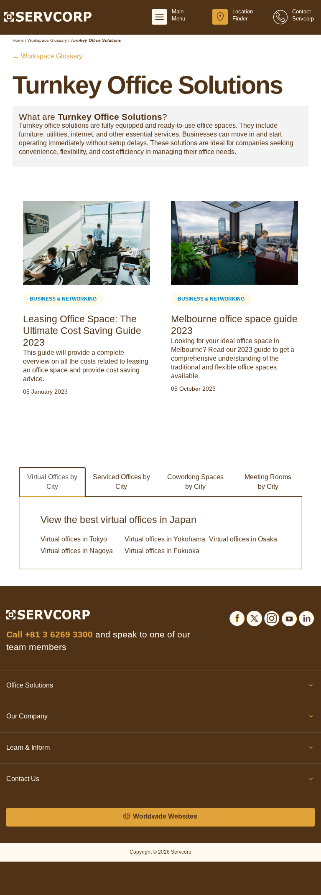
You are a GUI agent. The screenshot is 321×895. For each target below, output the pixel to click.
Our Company (27, 716)
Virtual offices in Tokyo (74, 539)
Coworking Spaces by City (195, 481)
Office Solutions (29, 685)
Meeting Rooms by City (268, 481)
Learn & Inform (28, 747)
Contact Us (22, 778)
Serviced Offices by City (121, 481)
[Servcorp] (48, 16)
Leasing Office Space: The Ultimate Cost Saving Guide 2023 (82, 331)
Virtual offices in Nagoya (77, 550)
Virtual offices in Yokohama (165, 539)
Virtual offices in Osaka (243, 539)
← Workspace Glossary (47, 56)
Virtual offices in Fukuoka (162, 550)
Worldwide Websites (164, 816)
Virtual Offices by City (52, 481)
